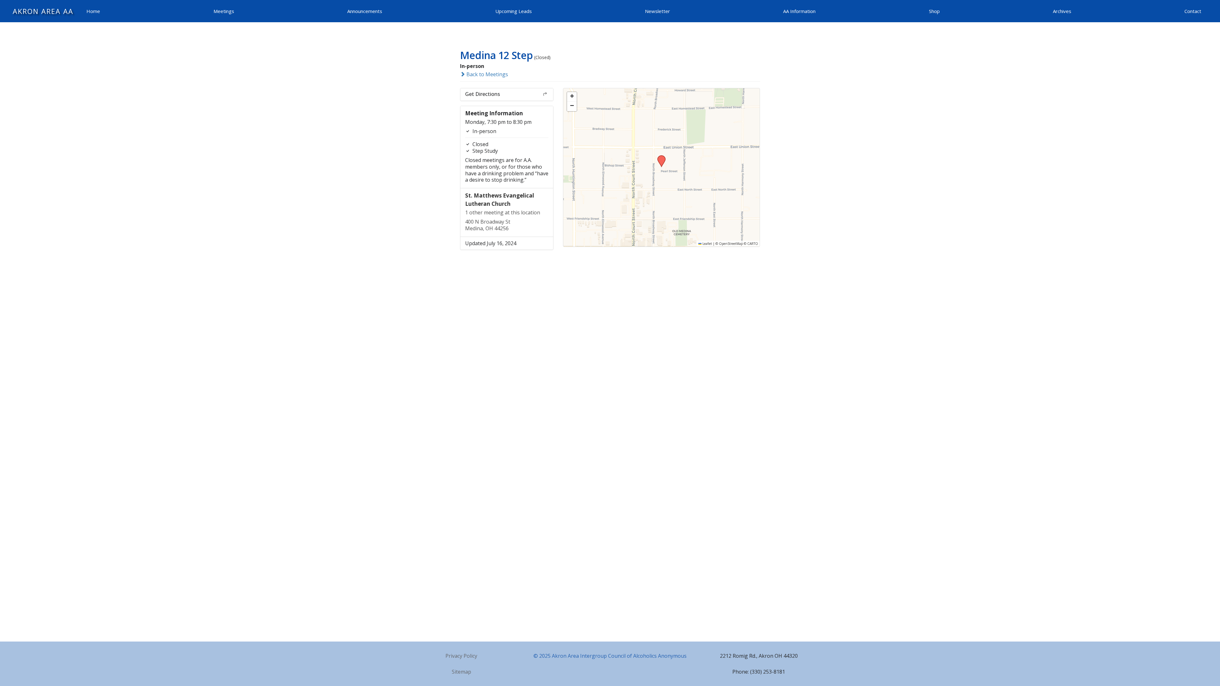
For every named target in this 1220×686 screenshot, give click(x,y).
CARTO (752, 243)
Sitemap (461, 671)
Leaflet (707, 243)
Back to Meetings (486, 74)
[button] (659, 157)
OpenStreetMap (731, 243)
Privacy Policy (461, 655)
